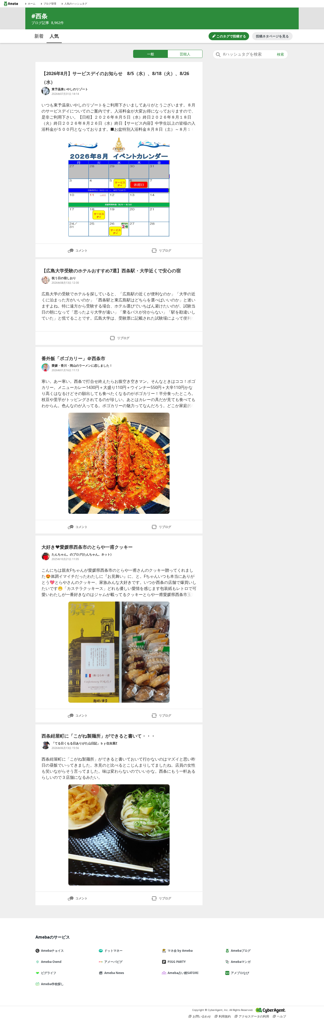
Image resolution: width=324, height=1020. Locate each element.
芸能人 (185, 54)
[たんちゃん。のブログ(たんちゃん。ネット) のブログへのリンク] (46, 556)
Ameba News (114, 973)
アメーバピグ (113, 962)
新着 (39, 36)
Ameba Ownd (51, 962)
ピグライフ (48, 973)
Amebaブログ (241, 950)
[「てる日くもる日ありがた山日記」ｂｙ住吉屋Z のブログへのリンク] (46, 745)
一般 (150, 54)
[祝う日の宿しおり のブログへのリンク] (46, 280)
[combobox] (250, 54)
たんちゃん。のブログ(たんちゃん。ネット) (81, 554)
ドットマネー (113, 950)
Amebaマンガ (241, 962)
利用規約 (225, 1016)
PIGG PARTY (177, 962)
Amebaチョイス (52, 950)
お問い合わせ (202, 1016)
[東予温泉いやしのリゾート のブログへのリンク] (46, 91)
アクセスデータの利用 (254, 1016)
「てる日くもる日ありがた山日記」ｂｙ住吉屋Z (84, 743)
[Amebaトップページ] (11, 3)
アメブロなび (240, 973)
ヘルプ (281, 1016)
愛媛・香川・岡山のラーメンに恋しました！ (82, 365)
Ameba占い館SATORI (183, 973)
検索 (280, 54)
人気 (54, 36)
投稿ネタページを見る (272, 36)
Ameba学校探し (52, 984)
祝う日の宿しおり (64, 278)
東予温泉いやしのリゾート (70, 89)
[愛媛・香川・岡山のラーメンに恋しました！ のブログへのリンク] (46, 367)
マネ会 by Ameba (180, 950)
